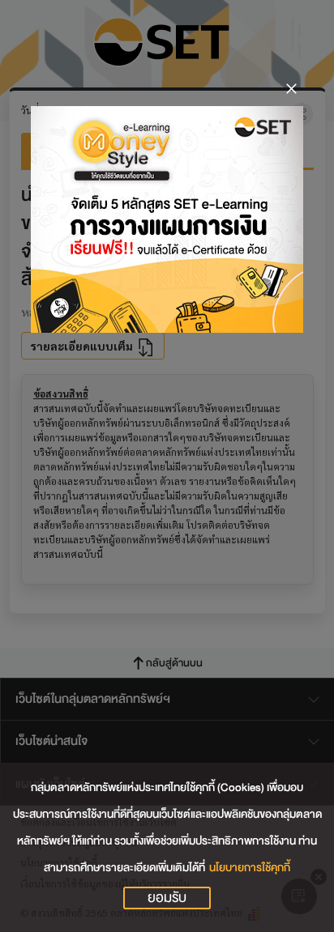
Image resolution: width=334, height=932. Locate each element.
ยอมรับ (167, 898)
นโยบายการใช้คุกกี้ (249, 867)
